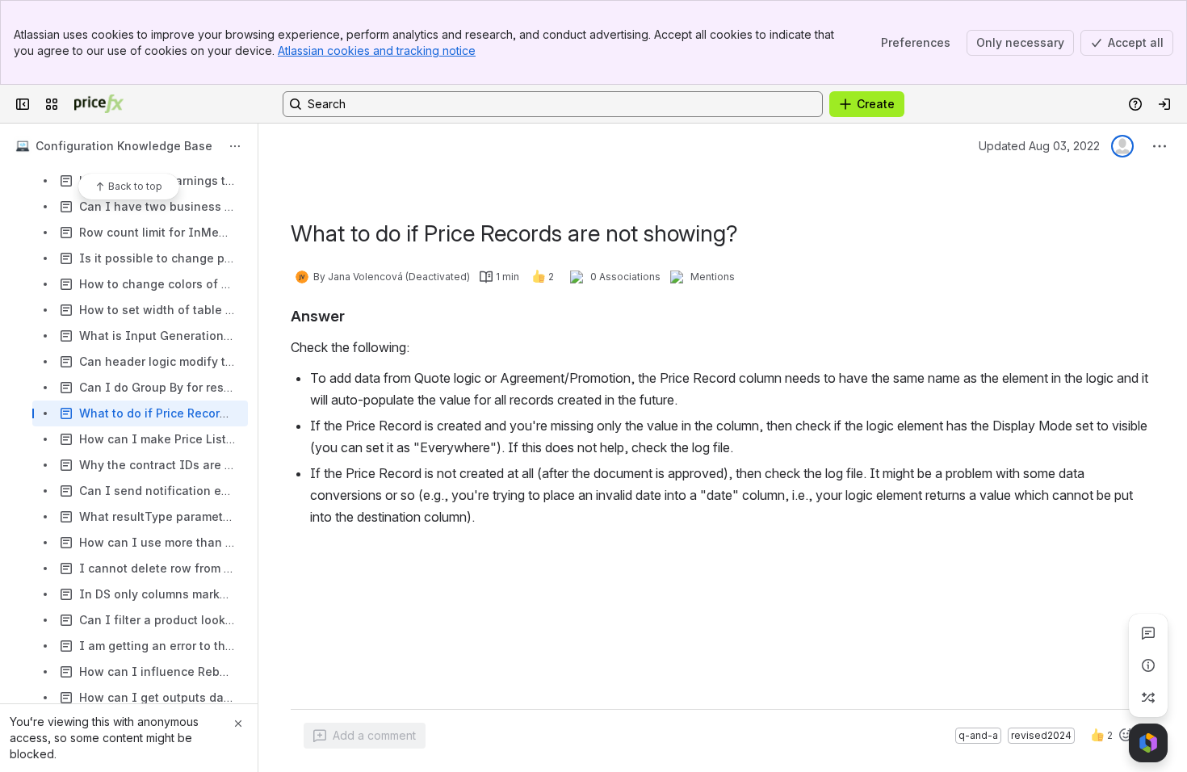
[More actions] (235, 146)
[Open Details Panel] (1148, 665)
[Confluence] (99, 104)
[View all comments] (1148, 633)
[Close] (238, 723)
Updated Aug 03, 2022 (1039, 146)
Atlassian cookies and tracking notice (377, 50)
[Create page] (1148, 698)
